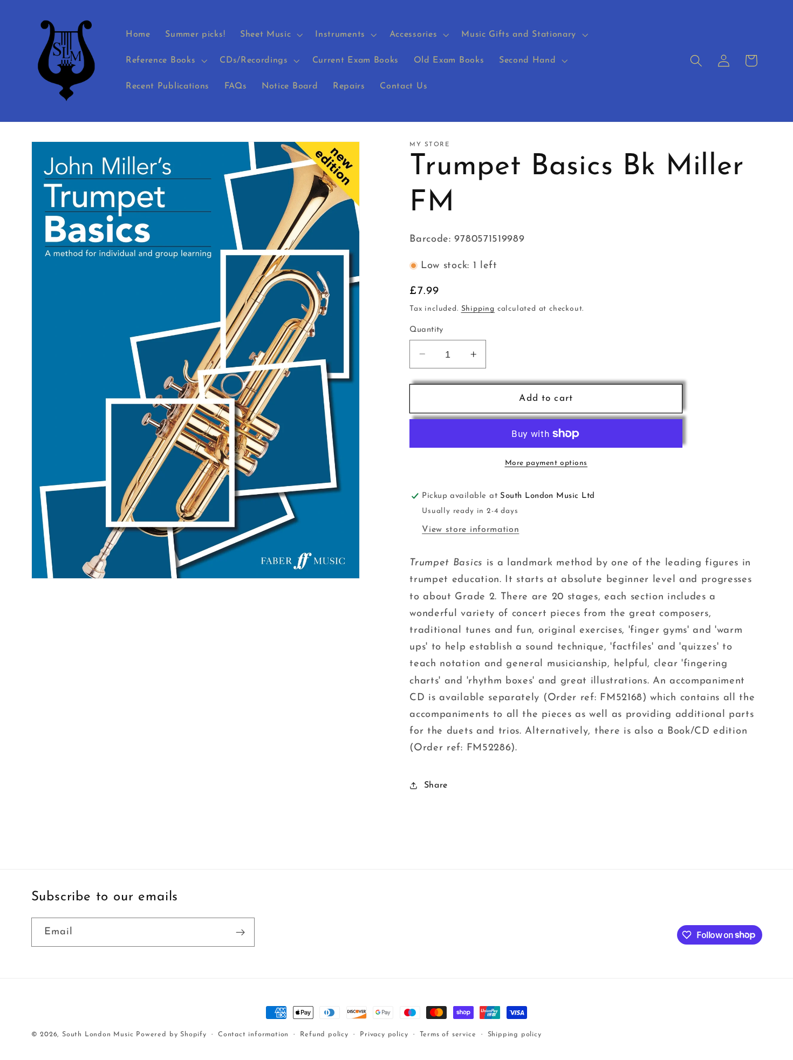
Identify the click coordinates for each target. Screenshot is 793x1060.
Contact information (253, 1034)
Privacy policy (384, 1034)
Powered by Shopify (171, 1034)
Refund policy (324, 1034)
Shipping (478, 308)
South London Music (98, 1034)
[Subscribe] (240, 932)
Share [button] (436, 785)
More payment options (546, 462)
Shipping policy (515, 1034)
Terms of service (448, 1034)
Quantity (426, 330)
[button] (270, 35)
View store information (470, 529)
